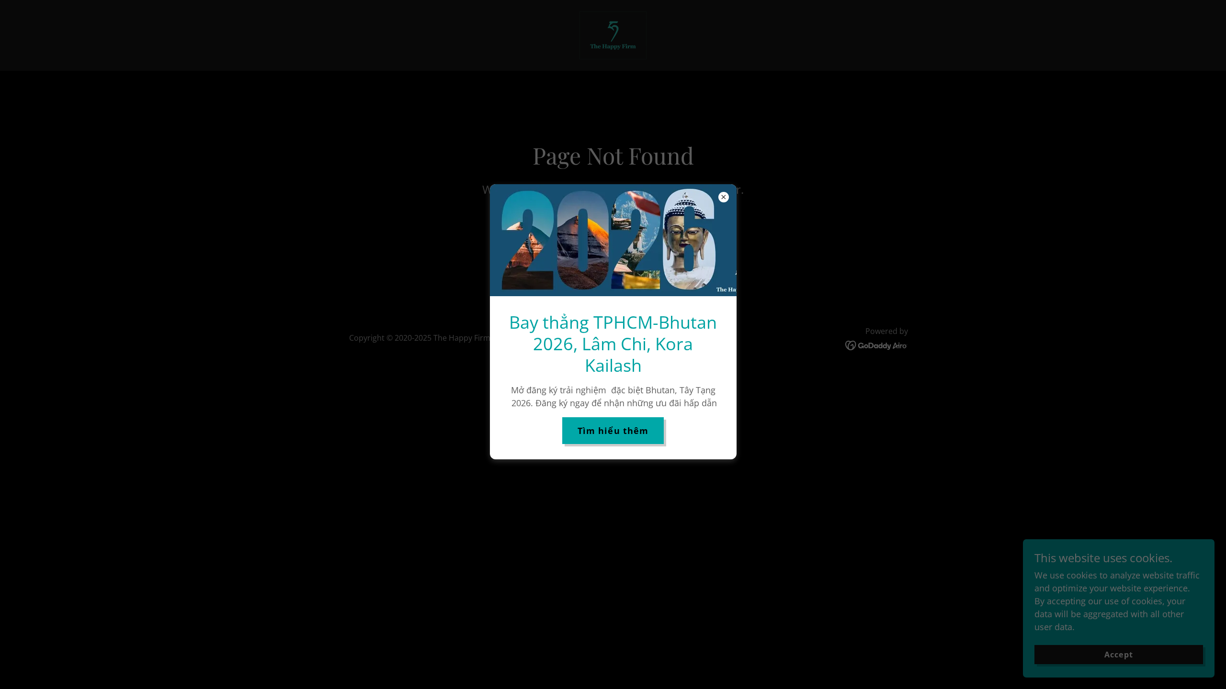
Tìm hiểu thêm (613, 430)
